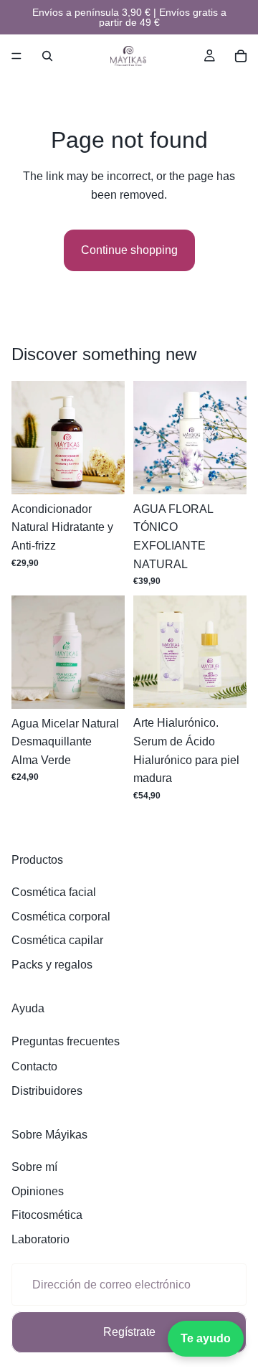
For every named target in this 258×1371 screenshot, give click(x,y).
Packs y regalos (51, 964)
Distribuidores (46, 1091)
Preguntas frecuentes (65, 1041)
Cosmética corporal (60, 916)
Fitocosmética (46, 1215)
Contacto (34, 1066)
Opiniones (37, 1191)
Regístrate (129, 1332)
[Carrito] (241, 56)
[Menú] (16, 55)
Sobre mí (34, 1167)
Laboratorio (40, 1239)
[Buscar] (47, 56)
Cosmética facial (53, 892)
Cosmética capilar (57, 940)
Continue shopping (129, 250)
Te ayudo (206, 1338)
